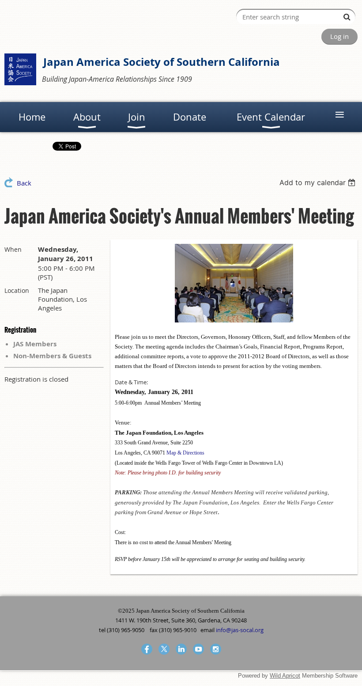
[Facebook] (146, 649)
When (13, 249)
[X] (164, 649)
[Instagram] (215, 649)
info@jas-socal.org (240, 630)
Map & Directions (185, 453)
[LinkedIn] (181, 649)
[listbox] (318, 182)
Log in (339, 36)
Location (16, 290)
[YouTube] (198, 649)
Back (24, 182)
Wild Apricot (285, 675)
